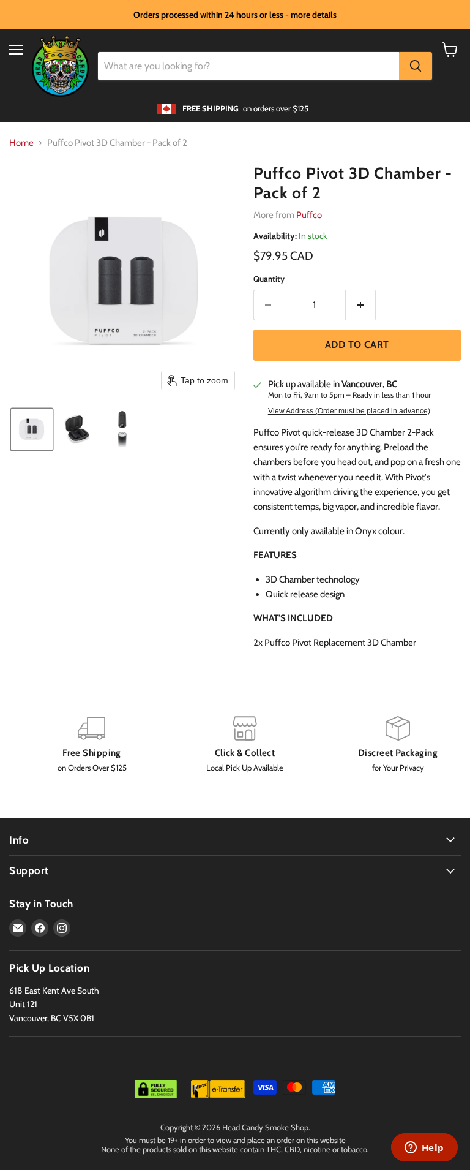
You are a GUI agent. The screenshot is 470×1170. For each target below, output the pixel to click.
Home (21, 143)
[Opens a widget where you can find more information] (424, 1148)
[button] (32, 429)
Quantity (269, 279)
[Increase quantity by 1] (361, 305)
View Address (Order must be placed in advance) (349, 411)
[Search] (415, 66)
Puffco (309, 215)
